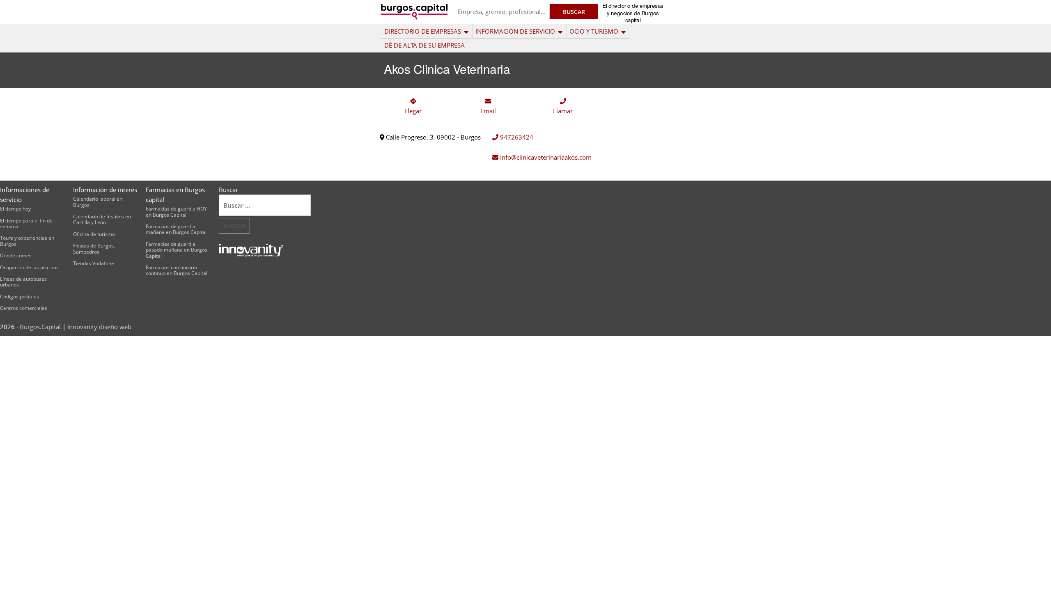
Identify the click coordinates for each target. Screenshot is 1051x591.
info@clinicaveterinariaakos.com (545, 157)
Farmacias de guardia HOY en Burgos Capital (176, 211)
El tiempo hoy (15, 208)
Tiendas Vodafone (93, 263)
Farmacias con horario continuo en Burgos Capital (176, 270)
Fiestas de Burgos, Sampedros (94, 248)
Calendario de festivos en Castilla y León (102, 219)
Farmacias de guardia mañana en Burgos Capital (176, 229)
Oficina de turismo (94, 234)
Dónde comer (15, 255)
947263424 (515, 137)
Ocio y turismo (593, 31)
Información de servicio (515, 31)
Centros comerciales (23, 308)
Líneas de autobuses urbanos (23, 281)
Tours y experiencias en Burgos (27, 240)
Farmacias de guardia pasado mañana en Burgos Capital (176, 250)
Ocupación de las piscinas (29, 267)
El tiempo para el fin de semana (26, 223)
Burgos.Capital (40, 327)
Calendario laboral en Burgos (97, 201)
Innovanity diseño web (99, 327)
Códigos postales (19, 296)
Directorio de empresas (422, 31)
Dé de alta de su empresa (424, 45)
